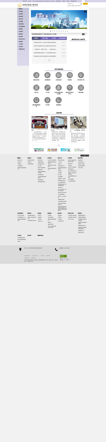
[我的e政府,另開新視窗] (68, 256)
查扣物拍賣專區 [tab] (62, 38)
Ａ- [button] (80, 1)
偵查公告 (79, 5)
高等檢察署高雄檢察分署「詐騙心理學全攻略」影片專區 (44, 34)
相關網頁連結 (22, 49)
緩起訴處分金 (81, 162)
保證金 (76, 5)
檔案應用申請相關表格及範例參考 (82, 228)
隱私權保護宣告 (27, 255)
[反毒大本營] (39, 150)
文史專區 (21, 44)
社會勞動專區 (22, 26)
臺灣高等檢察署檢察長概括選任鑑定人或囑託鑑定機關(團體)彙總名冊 (62, 208)
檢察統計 (60, 217)
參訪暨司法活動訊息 (72, 167)
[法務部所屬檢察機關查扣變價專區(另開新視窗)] (66, 150)
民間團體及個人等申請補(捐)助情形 (62, 185)
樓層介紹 (29, 162)
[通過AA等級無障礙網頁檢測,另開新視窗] (63, 256)
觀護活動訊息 (71, 169)
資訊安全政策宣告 (35, 255)
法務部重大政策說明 (72, 217)
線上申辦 (69, 5)
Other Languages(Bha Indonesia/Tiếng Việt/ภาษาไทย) (43, 1)
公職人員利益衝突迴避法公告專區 (52, 227)
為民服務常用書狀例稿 (52, 169)
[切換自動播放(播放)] (85, 11)
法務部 (63, 1)
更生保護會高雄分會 (72, 170)
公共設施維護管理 (61, 182)
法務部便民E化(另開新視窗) (50, 31)
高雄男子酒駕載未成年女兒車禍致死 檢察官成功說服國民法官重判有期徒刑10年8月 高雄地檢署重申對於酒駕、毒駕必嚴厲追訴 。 (45, 45)
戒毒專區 (29, 213)
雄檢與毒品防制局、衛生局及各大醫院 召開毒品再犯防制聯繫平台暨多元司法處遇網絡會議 (45, 42)
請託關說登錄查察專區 (52, 220)
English (29, 1)
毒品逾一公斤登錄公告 (62, 197)
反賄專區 (21, 31)
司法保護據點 (71, 179)
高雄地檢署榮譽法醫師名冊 (42, 177)
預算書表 (60, 170)
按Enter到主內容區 (4, 0)
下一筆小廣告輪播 (85, 150)
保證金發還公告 (61, 165)
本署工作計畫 (71, 219)
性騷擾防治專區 (61, 199)
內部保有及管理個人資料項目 (62, 204)
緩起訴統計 (80, 160)
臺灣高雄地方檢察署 (78, 39)
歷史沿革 (19, 162)
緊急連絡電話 (73, 1)
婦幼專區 (70, 165)
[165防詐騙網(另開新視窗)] (52, 150)
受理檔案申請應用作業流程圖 (82, 220)
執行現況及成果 (21, 215)
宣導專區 (50, 215)
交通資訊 (21, 11)
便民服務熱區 (59, 69)
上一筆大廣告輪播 (31, 20)
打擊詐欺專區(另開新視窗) (52, 31)
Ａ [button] (83, 1)
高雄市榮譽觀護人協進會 (72, 177)
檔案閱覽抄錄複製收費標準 (82, 223)
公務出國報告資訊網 (62, 201)
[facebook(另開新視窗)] (71, 256)
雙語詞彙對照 (40, 179)
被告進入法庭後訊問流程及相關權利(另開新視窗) (63, 31)
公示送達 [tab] (54, 38)
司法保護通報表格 (72, 181)
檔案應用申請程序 (82, 225)
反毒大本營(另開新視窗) (56, 31)
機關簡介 (21, 8)
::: (30, 9)
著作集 (19, 241)
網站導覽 (24, 1)
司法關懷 (21, 21)
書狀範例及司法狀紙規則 (52, 166)
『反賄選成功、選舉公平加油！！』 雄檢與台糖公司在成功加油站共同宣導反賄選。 (45, 49)
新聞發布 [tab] (36, 38)
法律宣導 (21, 46)
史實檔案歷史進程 (21, 237)
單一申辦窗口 (42, 255)
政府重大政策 (22, 39)
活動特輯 (59, 113)
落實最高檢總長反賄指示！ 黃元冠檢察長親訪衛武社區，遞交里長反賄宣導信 (45, 52)
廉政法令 (50, 222)
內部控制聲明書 (61, 194)
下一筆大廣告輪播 (86, 20)
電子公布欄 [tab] (45, 38)
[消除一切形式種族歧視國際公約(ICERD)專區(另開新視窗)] (79, 150)
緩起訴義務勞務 (81, 165)
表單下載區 (80, 167)
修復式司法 (70, 163)
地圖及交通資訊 (31, 160)
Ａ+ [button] (86, 1)
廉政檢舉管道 (50, 224)
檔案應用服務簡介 (82, 215)
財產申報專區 (50, 217)
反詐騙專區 (60, 176)
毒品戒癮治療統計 (31, 215)
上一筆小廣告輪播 (32, 150)
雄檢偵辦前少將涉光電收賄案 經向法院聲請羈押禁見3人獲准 (45, 56)
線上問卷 (40, 165)
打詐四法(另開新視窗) (54, 31)
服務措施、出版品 (61, 178)
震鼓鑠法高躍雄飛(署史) (22, 168)
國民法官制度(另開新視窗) (65, 31)
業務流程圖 (40, 169)
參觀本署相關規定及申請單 (52, 163)
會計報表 (60, 174)
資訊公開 (21, 18)
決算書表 (60, 172)
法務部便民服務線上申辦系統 (42, 172)
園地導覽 (60, 215)
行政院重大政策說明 (72, 215)
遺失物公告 (60, 187)
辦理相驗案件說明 (41, 181)
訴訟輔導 (21, 16)
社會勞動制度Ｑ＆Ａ (22, 217)
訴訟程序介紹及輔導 (52, 160)
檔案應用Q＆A (81, 230)
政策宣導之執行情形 (62, 192)
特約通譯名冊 (40, 174)
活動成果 (40, 217)
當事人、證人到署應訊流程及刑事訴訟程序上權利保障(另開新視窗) (61, 31)
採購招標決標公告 (61, 180)
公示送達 (60, 162)
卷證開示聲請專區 (41, 167)
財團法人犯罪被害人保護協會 (72, 173)
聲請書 (73, 5)
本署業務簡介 (20, 165)
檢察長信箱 (58, 1)
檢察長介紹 (20, 160)
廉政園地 (21, 34)
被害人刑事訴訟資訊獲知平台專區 (72, 161)
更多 (49, 60)
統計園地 (21, 36)
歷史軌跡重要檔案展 (22, 239)
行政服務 (60, 219)
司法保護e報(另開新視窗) (67, 31)
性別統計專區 (61, 221)
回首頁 (68, 1)
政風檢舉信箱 (40, 162)
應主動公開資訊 (61, 160)
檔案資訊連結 (81, 232)
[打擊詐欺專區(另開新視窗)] (59, 19)
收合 (85, 155)
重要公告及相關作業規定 (32, 218)
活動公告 (40, 215)
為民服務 (21, 13)
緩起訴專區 (21, 23)
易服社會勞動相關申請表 (22, 220)
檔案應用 (21, 41)
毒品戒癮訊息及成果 (32, 220)
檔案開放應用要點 (82, 217)
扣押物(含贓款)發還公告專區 (62, 168)
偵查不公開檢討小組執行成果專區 (62, 190)
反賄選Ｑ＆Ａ (40, 221)
